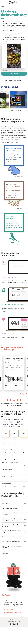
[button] (18, 99)
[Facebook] (10, 624)
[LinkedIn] (14, 624)
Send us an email (14, 604)
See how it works (13, 77)
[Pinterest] (15, 624)
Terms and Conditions (12, 621)
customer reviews (19, 403)
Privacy (20, 621)
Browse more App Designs (17, 394)
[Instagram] (17, 624)
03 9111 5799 (10, 609)
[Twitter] (12, 624)
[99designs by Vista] (13, 2)
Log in (25, 2)
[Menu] (2, 2)
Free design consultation (14, 612)
